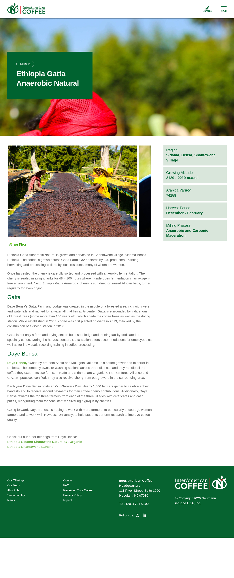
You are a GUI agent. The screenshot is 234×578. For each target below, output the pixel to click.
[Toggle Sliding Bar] (219, 9)
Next (148, 191)
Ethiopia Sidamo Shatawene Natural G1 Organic (44, 442)
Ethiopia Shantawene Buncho (30, 447)
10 (99, 232)
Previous (11, 191)
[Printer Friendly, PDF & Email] (17, 245)
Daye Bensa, (17, 363)
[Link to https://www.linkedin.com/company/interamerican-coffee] (144, 515)
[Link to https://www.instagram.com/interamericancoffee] (137, 515)
